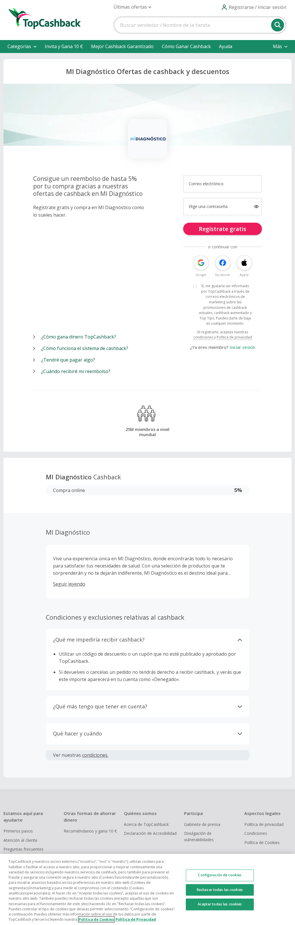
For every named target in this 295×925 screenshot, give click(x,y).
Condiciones (255, 833)
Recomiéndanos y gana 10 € (90, 831)
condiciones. (95, 755)
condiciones (203, 337)
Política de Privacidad (136, 919)
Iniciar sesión (242, 347)
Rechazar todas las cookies (220, 889)
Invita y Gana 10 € (64, 46)
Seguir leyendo (69, 584)
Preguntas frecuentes (23, 849)
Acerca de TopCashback (146, 824)
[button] (132, 7)
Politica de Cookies (96, 919)
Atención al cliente (20, 840)
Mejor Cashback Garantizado (122, 46)
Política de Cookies (262, 842)
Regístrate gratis (222, 229)
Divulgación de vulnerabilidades (199, 836)
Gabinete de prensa (202, 824)
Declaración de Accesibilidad (150, 833)
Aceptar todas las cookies (220, 904)
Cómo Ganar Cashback (186, 46)
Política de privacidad (234, 337)
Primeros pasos (18, 831)
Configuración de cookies (219, 875)
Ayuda (225, 46)
